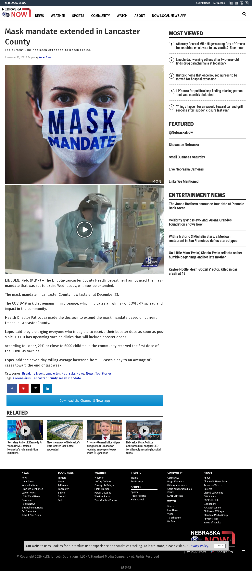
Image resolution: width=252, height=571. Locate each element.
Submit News (203, 3)
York (60, 500)
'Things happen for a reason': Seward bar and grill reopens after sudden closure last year (209, 108)
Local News (28, 481)
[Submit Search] (244, 14)
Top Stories (103, 373)
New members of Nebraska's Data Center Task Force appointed (63, 446)
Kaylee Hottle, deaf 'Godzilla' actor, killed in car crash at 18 (203, 271)
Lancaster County (44, 378)
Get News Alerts (30, 511)
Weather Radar (102, 496)
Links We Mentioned (183, 181)
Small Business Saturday (187, 157)
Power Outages (102, 492)
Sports (78, 16)
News (39, 16)
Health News (28, 504)
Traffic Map (137, 481)
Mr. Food (171, 521)
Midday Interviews (177, 485)
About (139, 16)
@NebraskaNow (181, 132)
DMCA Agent (210, 496)
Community (100, 16)
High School (137, 499)
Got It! (220, 546)
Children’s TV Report (214, 511)
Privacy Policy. (198, 546)
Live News (172, 510)
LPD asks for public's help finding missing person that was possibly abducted (209, 93)
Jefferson (63, 485)
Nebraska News (72, 373)
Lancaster (52, 373)
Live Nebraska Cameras (186, 169)
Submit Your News (31, 515)
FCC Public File (211, 500)
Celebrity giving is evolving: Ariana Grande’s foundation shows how (200, 222)
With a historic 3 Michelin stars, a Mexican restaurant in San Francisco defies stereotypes (203, 238)
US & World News (31, 496)
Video (170, 514)
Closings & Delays (104, 485)
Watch (122, 16)
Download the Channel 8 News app (84, 400)
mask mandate (70, 378)
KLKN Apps (219, 3)
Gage (61, 481)
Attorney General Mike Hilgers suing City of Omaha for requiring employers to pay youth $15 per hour (103, 448)
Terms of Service (212, 522)
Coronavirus (22, 378)
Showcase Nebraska (184, 144)
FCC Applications (212, 507)
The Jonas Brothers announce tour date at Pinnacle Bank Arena (206, 206)
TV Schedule (174, 517)
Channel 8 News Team (215, 481)
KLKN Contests (175, 496)
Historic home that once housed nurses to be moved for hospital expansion (206, 77)
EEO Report (210, 504)
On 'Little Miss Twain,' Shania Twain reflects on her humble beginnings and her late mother (205, 255)
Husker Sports (138, 496)
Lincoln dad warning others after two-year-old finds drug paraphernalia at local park (207, 61)
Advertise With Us (213, 485)
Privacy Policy (211, 519)
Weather (58, 16)
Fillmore (62, 477)
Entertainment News (32, 507)
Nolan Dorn (45, 57)
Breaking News (33, 373)
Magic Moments (175, 481)
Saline (61, 492)
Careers (208, 489)
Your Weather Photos (105, 500)
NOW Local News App (169, 16)
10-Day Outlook (102, 481)
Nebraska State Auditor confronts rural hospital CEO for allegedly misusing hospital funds (143, 448)
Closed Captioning (213, 492)
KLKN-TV (17, 13)
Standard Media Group (216, 515)
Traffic (134, 477)
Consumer (27, 500)
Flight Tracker (101, 489)
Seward (62, 496)
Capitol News (29, 492)
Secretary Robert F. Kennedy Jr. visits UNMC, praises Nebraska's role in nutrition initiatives (24, 448)
